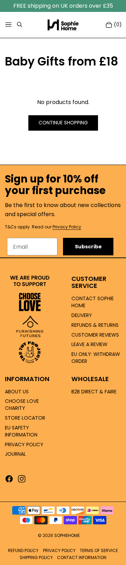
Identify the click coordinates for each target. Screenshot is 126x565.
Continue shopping (63, 122)
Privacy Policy (66, 227)
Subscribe (88, 246)
